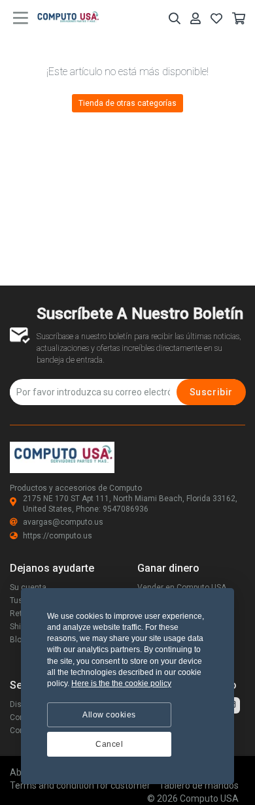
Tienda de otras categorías (127, 103)
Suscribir (211, 392)
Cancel (109, 744)
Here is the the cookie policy (121, 683)
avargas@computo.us (63, 522)
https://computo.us (57, 535)
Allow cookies (109, 714)
